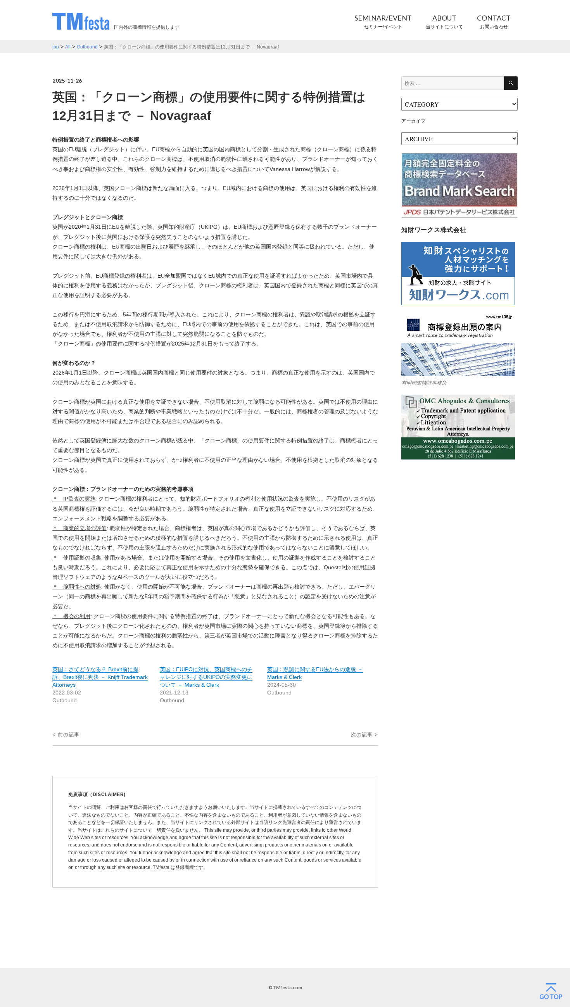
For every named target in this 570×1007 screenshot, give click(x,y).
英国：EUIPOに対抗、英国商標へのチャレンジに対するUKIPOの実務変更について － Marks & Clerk (206, 677)
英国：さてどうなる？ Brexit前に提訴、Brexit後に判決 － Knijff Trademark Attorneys (100, 677)
